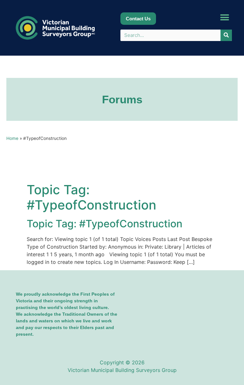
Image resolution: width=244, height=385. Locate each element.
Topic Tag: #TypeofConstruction (104, 223)
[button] (225, 17)
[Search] (226, 35)
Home (12, 138)
